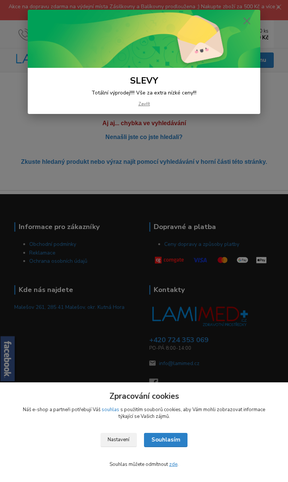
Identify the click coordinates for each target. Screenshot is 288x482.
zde (173, 464)
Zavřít (144, 104)
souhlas (110, 409)
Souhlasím (166, 439)
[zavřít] (247, 21)
